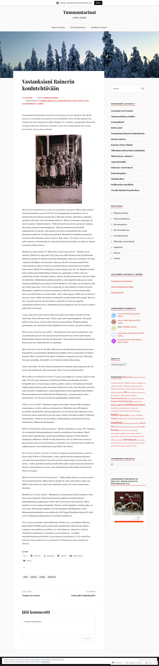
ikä (125, 392)
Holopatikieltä (117, 122)
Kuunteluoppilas (118, 173)
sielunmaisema (115, 433)
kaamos (124, 398)
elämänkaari (114, 386)
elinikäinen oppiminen (117, 383)
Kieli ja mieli (116, 127)
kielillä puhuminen (135, 404)
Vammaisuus (129, 439)
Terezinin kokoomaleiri (134, 436)
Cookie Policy (45, 662)
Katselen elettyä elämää (121, 145)
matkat (114, 418)
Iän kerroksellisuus (68, 101)
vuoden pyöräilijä (126, 446)
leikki (42, 577)
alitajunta (135, 377)
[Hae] (142, 88)
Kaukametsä (116, 401)
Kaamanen (115, 398)
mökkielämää (127, 423)
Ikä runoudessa (120, 224)
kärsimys (122, 411)
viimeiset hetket (116, 446)
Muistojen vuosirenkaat (122, 167)
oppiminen (118, 247)
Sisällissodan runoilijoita (122, 184)
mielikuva (120, 418)
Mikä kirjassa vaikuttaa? (122, 156)
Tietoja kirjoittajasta (78, 27)
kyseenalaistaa (115, 411)
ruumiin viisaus (123, 430)
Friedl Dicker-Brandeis (123, 389)
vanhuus (125, 443)
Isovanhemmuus (121, 235)
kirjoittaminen (115, 408)
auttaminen (142, 377)
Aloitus (98, 3)
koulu (34, 577)
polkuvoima (122, 333)
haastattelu (133, 389)
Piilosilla (119, 427)
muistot (52, 577)
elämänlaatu (134, 386)
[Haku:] (128, 88)
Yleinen (40, 104)
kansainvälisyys (132, 398)
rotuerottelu (136, 427)
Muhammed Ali (139, 418)
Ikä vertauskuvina (121, 230)
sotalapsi (132, 433)
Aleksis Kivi (127, 377)
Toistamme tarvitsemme (122, 110)
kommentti (87, 638)
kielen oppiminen (118, 405)
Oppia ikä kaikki (118, 162)
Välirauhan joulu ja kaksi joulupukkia (128, 150)
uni (112, 439)
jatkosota (134, 395)
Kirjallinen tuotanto (99, 27)
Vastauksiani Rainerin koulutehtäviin (128, 133)
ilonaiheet (140, 392)
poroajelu (124, 427)
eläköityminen (141, 383)
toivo (142, 436)
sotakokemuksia (125, 433)
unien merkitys (118, 440)
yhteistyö (133, 446)
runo (143, 426)
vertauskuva (132, 443)
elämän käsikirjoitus (124, 386)
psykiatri (130, 427)
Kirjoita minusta (118, 139)
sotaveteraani (115, 436)
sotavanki (138, 433)
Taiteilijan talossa (129, 327)
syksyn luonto (123, 436)
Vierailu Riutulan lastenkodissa (125, 190)
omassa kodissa (135, 423)
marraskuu (132, 415)
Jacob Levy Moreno (125, 395)
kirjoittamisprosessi (125, 408)
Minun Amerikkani (129, 418)
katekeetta (140, 398)
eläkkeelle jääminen (131, 383)
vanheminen (118, 443)
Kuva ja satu (134, 408)
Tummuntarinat (79, 12)
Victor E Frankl (140, 443)
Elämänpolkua (117, 178)
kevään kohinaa (137, 401)
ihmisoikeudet (119, 392)
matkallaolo (139, 415)
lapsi (127, 411)
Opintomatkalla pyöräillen (123, 116)
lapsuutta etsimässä (134, 411)
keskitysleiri (127, 401)
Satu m (120, 320)
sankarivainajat (133, 430)
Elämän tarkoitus (48, 101)
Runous (117, 253)
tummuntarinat (51, 98)
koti (26, 577)
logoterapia (124, 415)
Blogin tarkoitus (58, 27)
